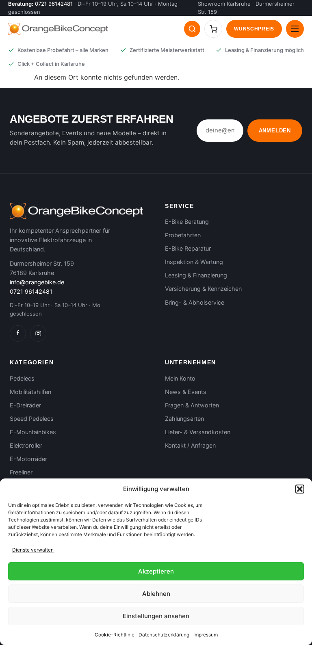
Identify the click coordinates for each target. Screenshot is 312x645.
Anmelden (275, 131)
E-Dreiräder (25, 405)
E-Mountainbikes (33, 432)
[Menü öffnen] (295, 29)
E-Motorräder (28, 458)
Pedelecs (22, 378)
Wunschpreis (254, 29)
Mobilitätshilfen (30, 391)
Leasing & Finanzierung (196, 275)
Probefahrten (183, 235)
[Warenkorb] (213, 29)
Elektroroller (26, 445)
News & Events (185, 391)
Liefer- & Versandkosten (197, 432)
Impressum (205, 635)
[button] (300, 489)
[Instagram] (38, 333)
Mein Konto (180, 378)
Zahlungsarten (184, 418)
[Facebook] (18, 333)
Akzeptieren (156, 571)
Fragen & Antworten (192, 405)
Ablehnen (156, 593)
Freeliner (21, 472)
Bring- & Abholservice (194, 302)
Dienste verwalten (33, 550)
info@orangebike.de (37, 282)
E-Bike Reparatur (188, 248)
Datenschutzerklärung (164, 635)
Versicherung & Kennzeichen (203, 288)
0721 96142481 (54, 3)
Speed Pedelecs (32, 418)
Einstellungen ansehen (156, 616)
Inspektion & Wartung (194, 261)
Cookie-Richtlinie (114, 635)
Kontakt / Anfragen (190, 445)
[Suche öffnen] (192, 29)
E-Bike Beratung (187, 221)
